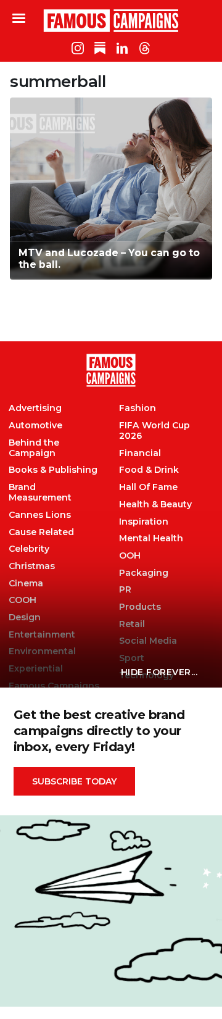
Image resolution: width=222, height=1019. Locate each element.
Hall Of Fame (148, 487)
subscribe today (74, 781)
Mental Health (151, 538)
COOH (22, 600)
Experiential (36, 668)
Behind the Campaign (34, 448)
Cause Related (41, 532)
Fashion (137, 408)
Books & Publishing (53, 470)
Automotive (35, 425)
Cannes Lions (40, 515)
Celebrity (29, 549)
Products (140, 607)
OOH (130, 556)
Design (25, 617)
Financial (140, 453)
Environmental (42, 651)
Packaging (143, 573)
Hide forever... (159, 672)
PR (125, 589)
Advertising (35, 408)
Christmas (32, 566)
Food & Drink (149, 470)
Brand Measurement (40, 492)
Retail (132, 624)
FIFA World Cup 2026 (154, 430)
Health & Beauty (155, 504)
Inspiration (143, 522)
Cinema (26, 583)
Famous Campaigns (111, 20)
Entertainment (42, 635)
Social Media (148, 641)
